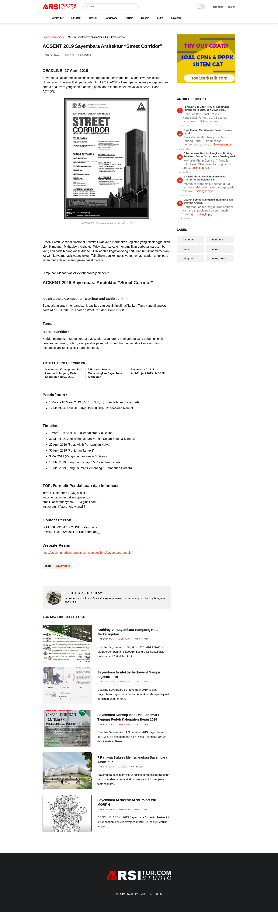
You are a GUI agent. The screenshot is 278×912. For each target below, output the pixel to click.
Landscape (111, 17)
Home (46, 37)
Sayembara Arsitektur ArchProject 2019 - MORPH (148, 371)
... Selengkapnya (207, 121)
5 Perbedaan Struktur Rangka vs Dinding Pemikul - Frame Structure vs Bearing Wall (209, 155)
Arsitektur (57, 17)
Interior (93, 17)
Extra (160, 17)
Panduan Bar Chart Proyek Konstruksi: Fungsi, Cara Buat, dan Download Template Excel (207, 108)
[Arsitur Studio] (60, 8)
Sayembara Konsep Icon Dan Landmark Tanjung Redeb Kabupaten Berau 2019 (63, 373)
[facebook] (203, 18)
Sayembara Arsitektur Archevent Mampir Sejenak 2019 (128, 674)
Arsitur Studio (151, 894)
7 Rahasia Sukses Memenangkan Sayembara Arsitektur (105, 373)
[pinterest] (221, 18)
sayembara (58, 37)
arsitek (122, 767)
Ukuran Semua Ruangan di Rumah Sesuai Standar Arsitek (209, 201)
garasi (216, 248)
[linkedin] (76, 577)
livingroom (189, 258)
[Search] (135, 6)
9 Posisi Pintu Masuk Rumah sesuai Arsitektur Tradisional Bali (205, 178)
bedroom (217, 239)
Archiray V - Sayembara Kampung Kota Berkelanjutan (127, 632)
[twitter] (209, 18)
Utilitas (129, 17)
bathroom (188, 239)
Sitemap (218, 6)
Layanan (176, 17)
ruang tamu (219, 258)
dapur (186, 248)
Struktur (76, 17)
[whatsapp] (215, 18)
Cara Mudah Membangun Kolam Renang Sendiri (208, 131)
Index (231, 6)
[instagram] (227, 18)
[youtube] (233, 18)
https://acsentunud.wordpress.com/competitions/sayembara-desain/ (87, 552)
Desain (145, 17)
